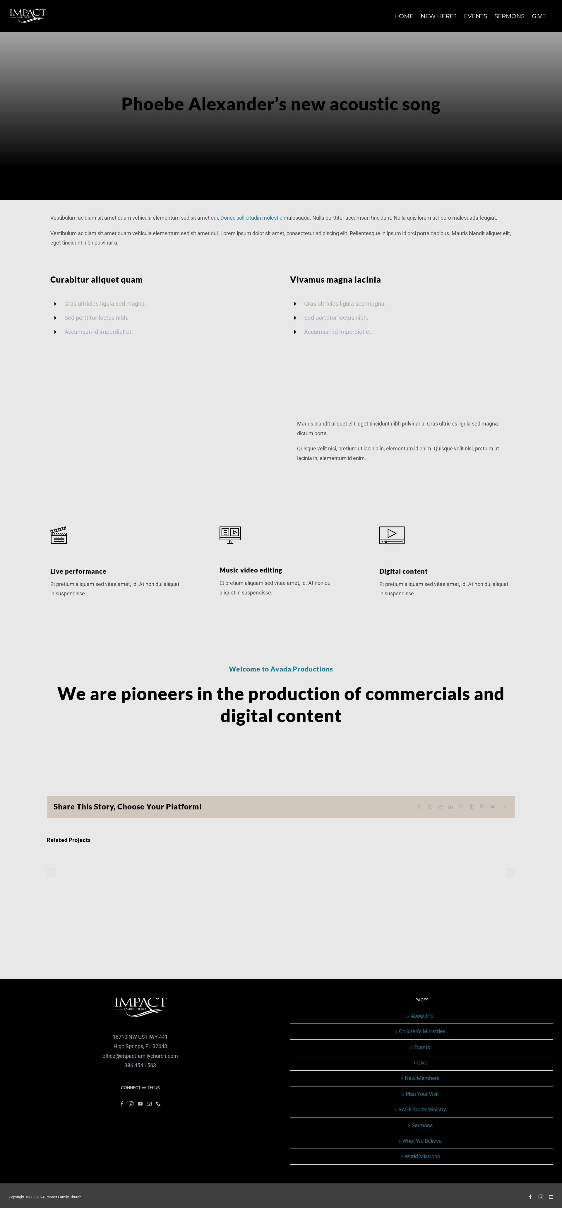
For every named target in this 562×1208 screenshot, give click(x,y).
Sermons (422, 1125)
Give (422, 1063)
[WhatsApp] (461, 807)
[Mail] (149, 1103)
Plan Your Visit (422, 1094)
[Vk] (492, 807)
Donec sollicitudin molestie (251, 218)
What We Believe (422, 1141)
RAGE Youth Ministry (422, 1109)
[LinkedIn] (451, 807)
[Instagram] (131, 1103)
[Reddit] (440, 807)
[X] (429, 807)
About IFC (422, 1016)
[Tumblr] (471, 807)
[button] (51, 872)
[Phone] (158, 1103)
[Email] (503, 807)
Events (422, 1047)
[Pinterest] (482, 807)
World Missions (422, 1156)
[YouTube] (140, 1103)
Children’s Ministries (422, 1031)
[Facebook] (419, 807)
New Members (422, 1078)
